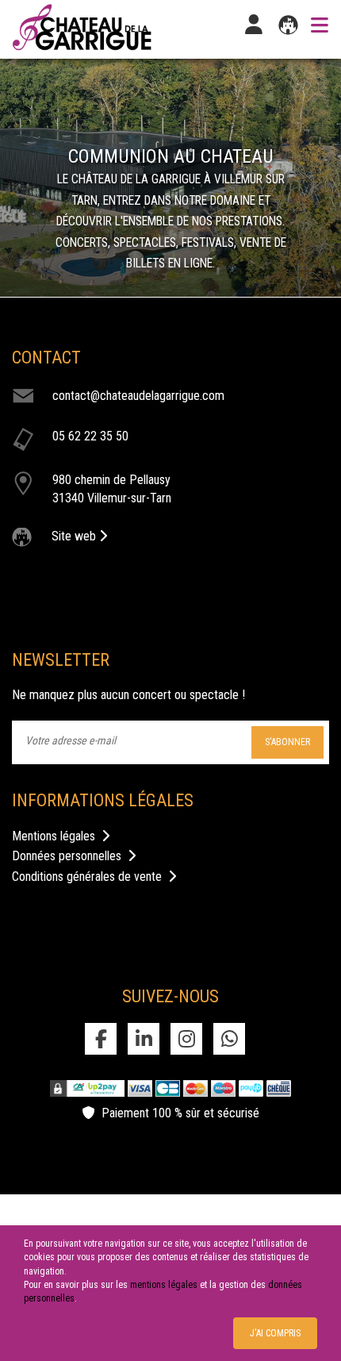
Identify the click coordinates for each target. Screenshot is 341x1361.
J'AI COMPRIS (275, 1333)
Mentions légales (57, 836)
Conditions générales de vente (90, 876)
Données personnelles (70, 855)
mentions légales (163, 1284)
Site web (75, 536)
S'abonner (287, 742)
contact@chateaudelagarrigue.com (138, 395)
